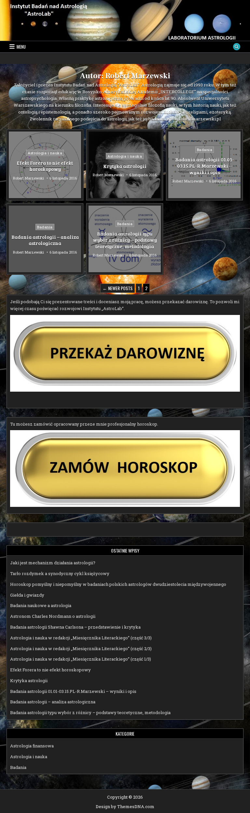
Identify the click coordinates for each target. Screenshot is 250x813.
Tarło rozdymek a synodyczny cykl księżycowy (59, 573)
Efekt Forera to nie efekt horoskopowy (45, 165)
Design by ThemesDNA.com (125, 806)
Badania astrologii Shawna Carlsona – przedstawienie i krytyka (75, 627)
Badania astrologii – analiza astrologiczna (45, 240)
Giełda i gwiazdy (27, 595)
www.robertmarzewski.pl (193, 119)
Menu (21, 46)
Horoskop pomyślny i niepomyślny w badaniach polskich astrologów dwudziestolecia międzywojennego (118, 584)
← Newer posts (117, 288)
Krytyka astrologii (124, 166)
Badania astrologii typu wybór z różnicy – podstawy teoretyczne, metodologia (125, 240)
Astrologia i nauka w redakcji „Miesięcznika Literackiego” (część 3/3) (81, 638)
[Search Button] (236, 46)
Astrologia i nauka (45, 152)
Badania (205, 149)
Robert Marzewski (28, 178)
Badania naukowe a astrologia (40, 605)
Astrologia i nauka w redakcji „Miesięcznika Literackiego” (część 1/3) (80, 659)
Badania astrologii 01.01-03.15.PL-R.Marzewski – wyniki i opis (204, 166)
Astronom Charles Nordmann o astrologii (52, 616)
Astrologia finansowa (32, 746)
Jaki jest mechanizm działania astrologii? (52, 563)
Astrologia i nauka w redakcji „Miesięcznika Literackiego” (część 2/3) (81, 648)
